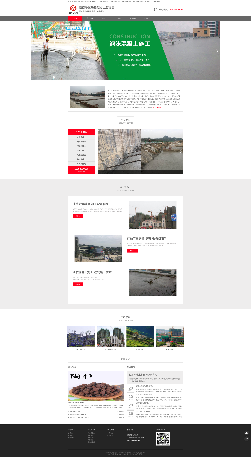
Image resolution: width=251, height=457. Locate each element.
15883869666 (176, 9)
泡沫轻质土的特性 (142, 403)
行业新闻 (131, 367)
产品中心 (104, 18)
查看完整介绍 (157, 107)
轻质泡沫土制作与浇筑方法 (143, 374)
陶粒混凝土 (81, 142)
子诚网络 (140, 454)
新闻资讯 (133, 18)
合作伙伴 (71, 437)
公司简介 (71, 433)
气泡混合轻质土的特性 (144, 394)
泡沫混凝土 (81, 146)
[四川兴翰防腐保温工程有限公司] (73, 9)
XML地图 (111, 454)
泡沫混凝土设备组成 (143, 411)
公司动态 (72, 367)
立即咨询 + (78, 216)
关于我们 (89, 18)
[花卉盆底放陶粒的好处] (96, 386)
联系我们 (147, 18)
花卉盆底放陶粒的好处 (76, 402)
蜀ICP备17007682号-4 (122, 454)
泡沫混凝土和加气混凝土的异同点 (80, 417)
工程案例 (118, 18)
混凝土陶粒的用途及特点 (145, 386)
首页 (75, 18)
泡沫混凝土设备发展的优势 (78, 414)
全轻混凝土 (81, 137)
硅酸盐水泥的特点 (75, 411)
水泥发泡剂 (81, 164)
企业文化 (71, 435)
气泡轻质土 (81, 155)
